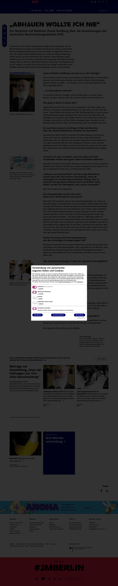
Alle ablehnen (37, 315)
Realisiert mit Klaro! (81, 317)
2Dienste (40, 288)
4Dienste (40, 303)
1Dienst (40, 298)
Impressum (80, 282)
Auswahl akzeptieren (58, 315)
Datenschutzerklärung (65, 282)
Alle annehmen (80, 315)
